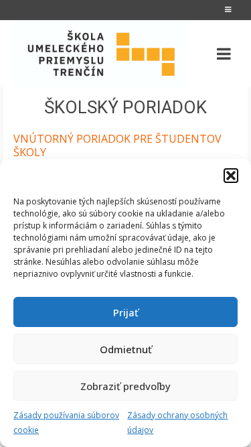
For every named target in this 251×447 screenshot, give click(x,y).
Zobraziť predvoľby (125, 386)
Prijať (126, 312)
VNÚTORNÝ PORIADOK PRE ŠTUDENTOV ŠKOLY (117, 145)
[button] (231, 175)
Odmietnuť (126, 349)
